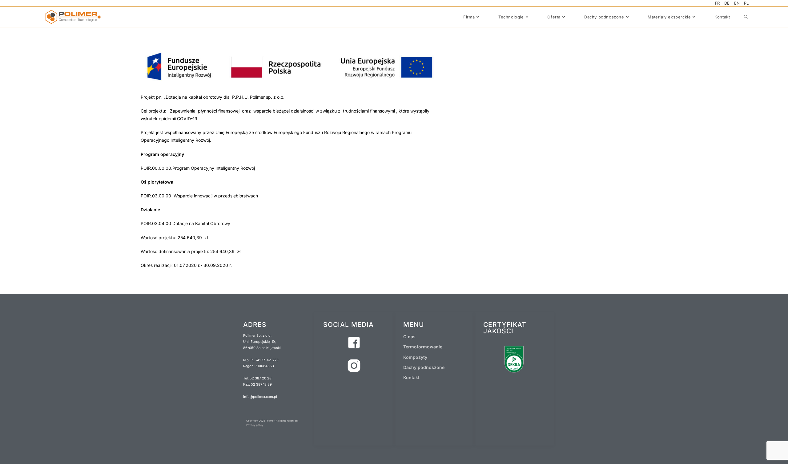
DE (727, 3)
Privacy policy (254, 424)
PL (746, 3)
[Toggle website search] (746, 17)
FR (717, 3)
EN (737, 3)
